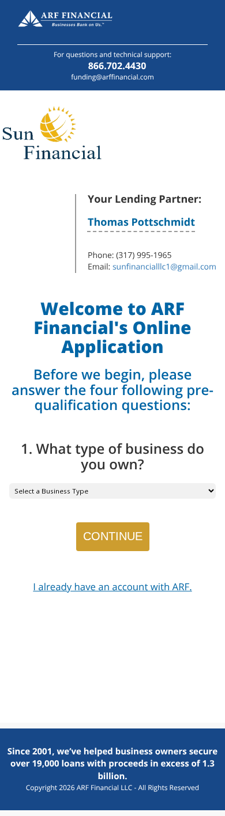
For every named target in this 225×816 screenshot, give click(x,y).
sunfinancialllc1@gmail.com (164, 266)
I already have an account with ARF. (112, 586)
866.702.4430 (117, 65)
